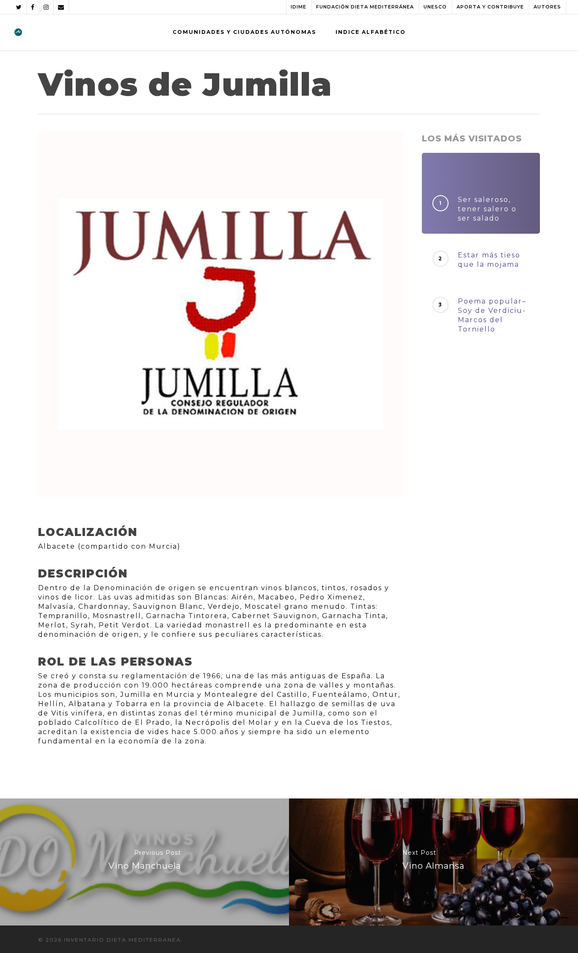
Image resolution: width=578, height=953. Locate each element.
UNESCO (435, 7)
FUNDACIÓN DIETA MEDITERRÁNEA (365, 7)
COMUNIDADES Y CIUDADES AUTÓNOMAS (244, 32)
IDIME (298, 7)
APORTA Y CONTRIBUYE (490, 7)
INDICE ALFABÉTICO (371, 32)
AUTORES (547, 7)
